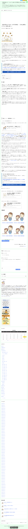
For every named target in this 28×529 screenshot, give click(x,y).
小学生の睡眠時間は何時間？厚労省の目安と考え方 (9, 515)
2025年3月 (3, 426)
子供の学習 (6, 10)
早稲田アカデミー (22, 522)
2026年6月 (3, 403)
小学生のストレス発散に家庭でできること (8, 502)
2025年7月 (3, 420)
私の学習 (3, 381)
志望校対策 (3, 347)
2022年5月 (3, 458)
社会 (3, 355)
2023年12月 (3, 432)
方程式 (10, 522)
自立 (12, 523)
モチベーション (10, 523)
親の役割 (3, 393)
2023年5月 (3, 440)
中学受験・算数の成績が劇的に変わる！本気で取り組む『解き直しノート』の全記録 (14, 179)
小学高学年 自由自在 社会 (10, 134)
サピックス (7, 522)
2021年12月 (3, 466)
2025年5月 (3, 423)
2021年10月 (3, 469)
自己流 (19, 522)
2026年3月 (3, 408)
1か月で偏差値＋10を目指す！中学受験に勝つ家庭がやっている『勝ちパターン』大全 (14, 67)
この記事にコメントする (5, 240)
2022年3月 (3, 461)
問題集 (8, 523)
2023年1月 (3, 446)
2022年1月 (3, 464)
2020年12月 (3, 484)
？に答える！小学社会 (13, 160)
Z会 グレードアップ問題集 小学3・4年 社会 (12, 135)
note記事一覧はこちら (5, 307)
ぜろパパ (25, 246)
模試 (2, 387)
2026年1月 (3, 411)
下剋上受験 (13, 522)
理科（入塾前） (4, 378)
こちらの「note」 (3, 295)
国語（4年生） (4, 364)
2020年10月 (3, 487)
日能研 (2, 523)
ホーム (3, 10)
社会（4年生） (10, 10)
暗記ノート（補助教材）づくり (6, 78)
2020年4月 (3, 496)
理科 (3, 358)
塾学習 (12, 28)
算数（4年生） (4, 361)
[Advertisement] (14, 18)
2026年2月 (3, 409)
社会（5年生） (4, 373)
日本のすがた (11, 136)
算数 (3, 382)
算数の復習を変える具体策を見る (14, 184)
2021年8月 (3, 472)
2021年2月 (3, 481)
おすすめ (18, 522)
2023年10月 (3, 435)
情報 (2, 396)
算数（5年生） (4, 370)
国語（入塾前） (4, 376)
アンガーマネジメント (3, 522)
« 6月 (7, 340)
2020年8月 (3, 490)
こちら (8, 296)
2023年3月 (3, 443)
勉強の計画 (9, 522)
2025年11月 (3, 414)
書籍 (11, 522)
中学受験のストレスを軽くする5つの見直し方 (8, 505)
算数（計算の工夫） (5, 352)
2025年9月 (3, 417)
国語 (3, 384)
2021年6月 (3, 475)
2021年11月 (3, 467)
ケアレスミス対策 (4, 353)
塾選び (2, 390)
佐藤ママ (15, 522)
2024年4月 (3, 429)
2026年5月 (3, 405)
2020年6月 (3, 493)
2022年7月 (3, 455)
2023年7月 (3, 437)
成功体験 (6, 523)
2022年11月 (3, 449)
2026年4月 (3, 406)
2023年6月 (3, 438)
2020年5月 (3, 495)
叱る (16, 522)
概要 (3, 77)
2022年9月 (3, 452)
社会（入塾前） (4, 379)
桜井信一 (4, 523)
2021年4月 (3, 478)
